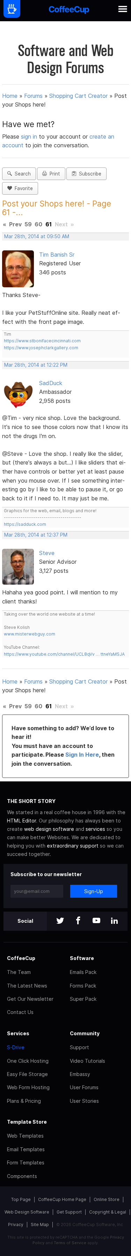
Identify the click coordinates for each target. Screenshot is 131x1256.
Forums (33, 95)
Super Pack (83, 999)
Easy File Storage (27, 1074)
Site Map (40, 1224)
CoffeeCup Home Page (62, 1199)
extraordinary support (73, 846)
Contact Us (20, 1012)
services (95, 829)
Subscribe (88, 174)
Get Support (69, 1212)
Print (53, 174)
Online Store (106, 1199)
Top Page (21, 1199)
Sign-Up (93, 891)
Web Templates (25, 1136)
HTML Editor (21, 821)
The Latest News (27, 986)
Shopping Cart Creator (78, 95)
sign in (30, 136)
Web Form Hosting (28, 1087)
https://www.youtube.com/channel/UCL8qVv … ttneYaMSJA (64, 654)
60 (38, 224)
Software (82, 958)
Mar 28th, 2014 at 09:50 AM (36, 236)
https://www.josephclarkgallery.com (41, 347)
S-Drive (15, 1047)
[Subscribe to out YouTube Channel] (96, 921)
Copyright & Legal (107, 1212)
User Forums (84, 1087)
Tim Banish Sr (56, 254)
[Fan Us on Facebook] (78, 921)
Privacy (15, 1224)
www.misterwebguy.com (29, 634)
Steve (46, 552)
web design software (49, 829)
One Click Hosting (28, 1061)
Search (21, 174)
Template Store (27, 1122)
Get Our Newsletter (30, 999)
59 (28, 224)
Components (22, 1176)
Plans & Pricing (24, 1101)
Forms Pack (83, 986)
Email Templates (26, 1149)
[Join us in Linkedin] (114, 921)
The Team (19, 972)
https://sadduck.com (25, 524)
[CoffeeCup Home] (69, 10)
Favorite (22, 188)
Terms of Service (70, 1242)
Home (9, 95)
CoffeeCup (21, 958)
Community (85, 1033)
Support (79, 1047)
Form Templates (25, 1162)
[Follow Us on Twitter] (60, 921)
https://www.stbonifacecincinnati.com (42, 340)
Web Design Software (27, 1212)
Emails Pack (83, 972)
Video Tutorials (87, 1061)
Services (18, 1033)
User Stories (84, 1101)
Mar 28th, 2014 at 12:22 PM (35, 365)
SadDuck (50, 383)
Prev (15, 224)
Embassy (80, 1074)
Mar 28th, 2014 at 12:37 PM (35, 535)
